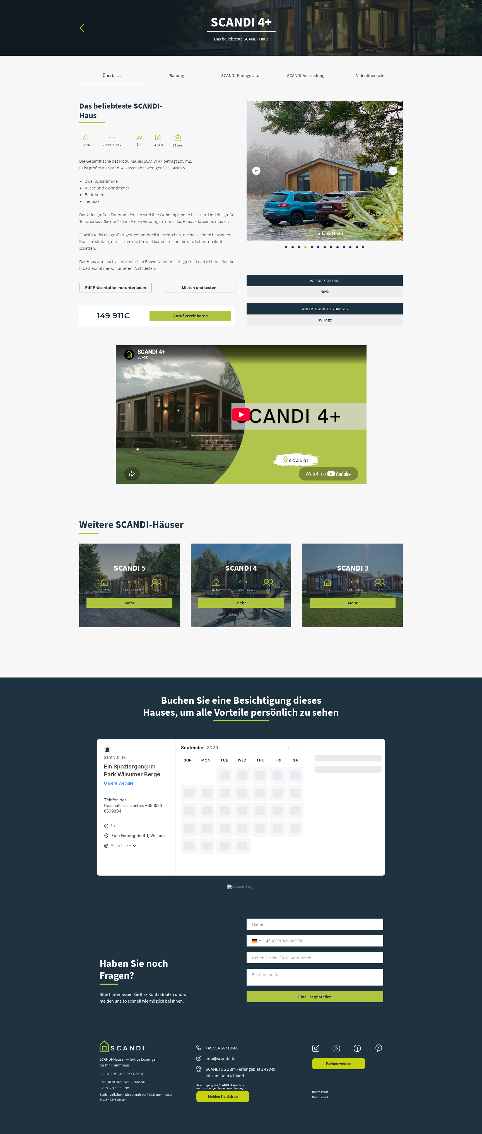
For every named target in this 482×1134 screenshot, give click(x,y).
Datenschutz (321, 1097)
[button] (190, 316)
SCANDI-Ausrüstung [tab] (305, 75)
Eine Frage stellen (315, 997)
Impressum (320, 1092)
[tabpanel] (241, 223)
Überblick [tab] (112, 75)
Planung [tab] (176, 75)
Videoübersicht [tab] (370, 75)
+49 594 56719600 (222, 1048)
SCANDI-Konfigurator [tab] (241, 75)
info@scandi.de (220, 1058)
